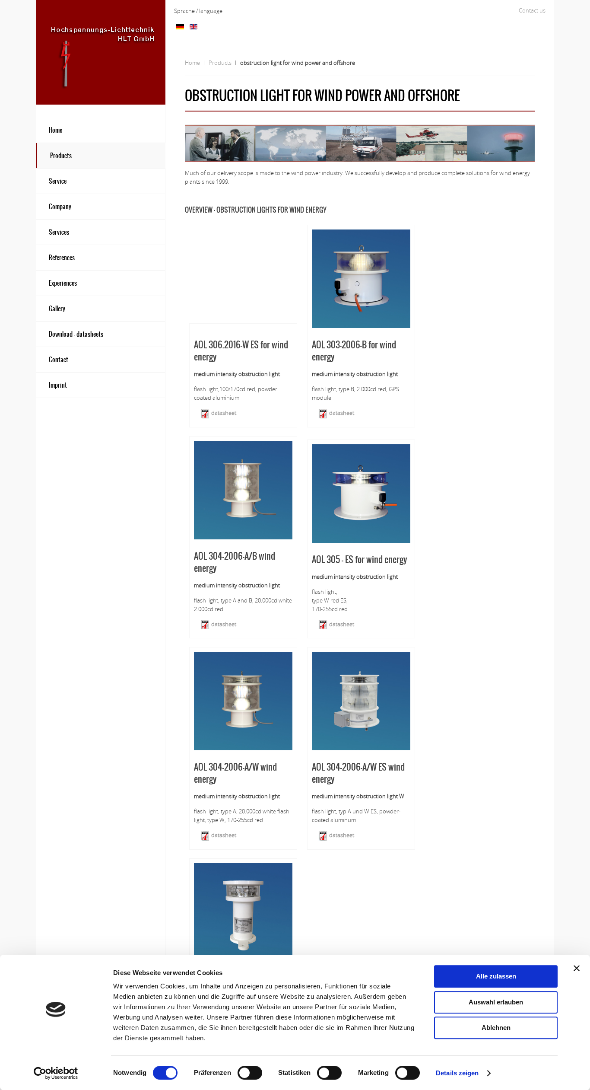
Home (192, 63)
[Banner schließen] (577, 968)
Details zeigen (457, 1073)
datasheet (223, 413)
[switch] (250, 1073)
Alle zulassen (496, 976)
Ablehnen (496, 1027)
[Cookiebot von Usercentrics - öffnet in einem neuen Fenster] (56, 1073)
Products (220, 63)
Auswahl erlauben (496, 1002)
